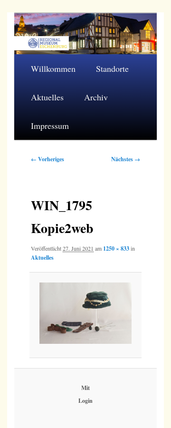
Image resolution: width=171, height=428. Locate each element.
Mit (85, 388)
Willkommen (53, 68)
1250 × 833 (116, 248)
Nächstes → (125, 159)
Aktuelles (47, 97)
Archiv (96, 97)
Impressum (50, 125)
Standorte (112, 68)
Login (85, 401)
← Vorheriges (47, 159)
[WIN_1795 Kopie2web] (85, 313)
